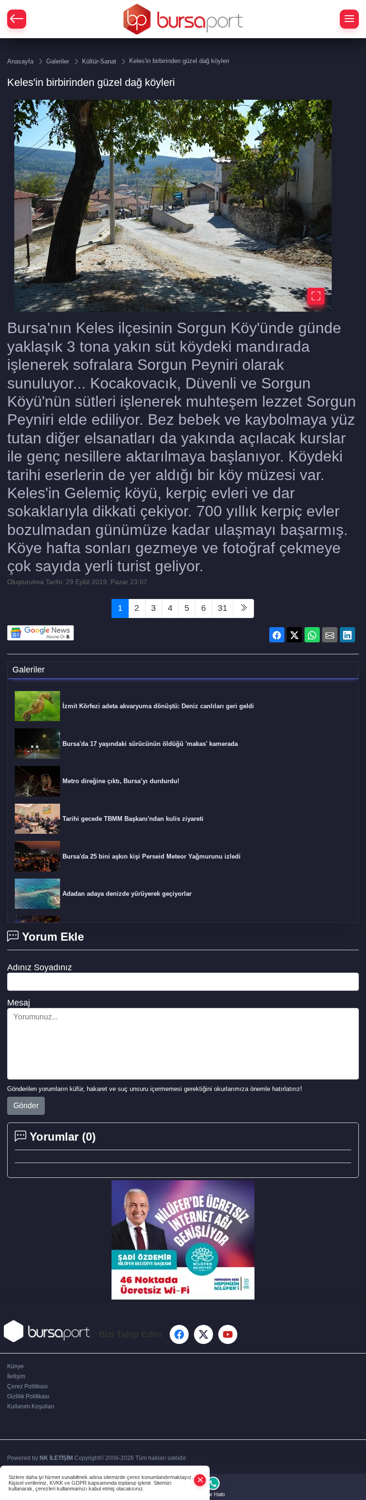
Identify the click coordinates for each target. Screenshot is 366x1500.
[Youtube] (227, 1334)
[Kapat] (200, 1480)
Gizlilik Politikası (28, 1396)
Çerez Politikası (27, 1386)
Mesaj (18, 1002)
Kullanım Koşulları (30, 1406)
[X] (203, 1334)
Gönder (26, 1105)
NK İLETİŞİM (56, 1458)
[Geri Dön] (16, 19)
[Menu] (349, 19)
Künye (15, 1366)
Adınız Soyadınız (39, 967)
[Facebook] (179, 1334)
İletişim (16, 1376)
